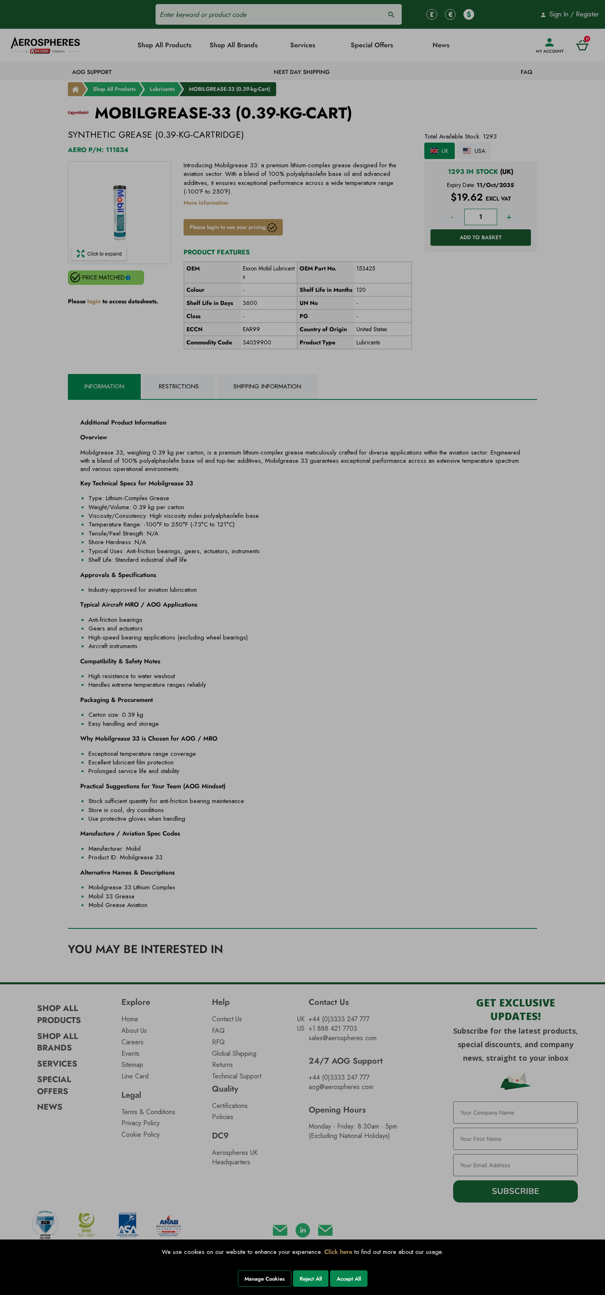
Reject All (311, 1279)
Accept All (349, 1279)
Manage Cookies (264, 1279)
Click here (338, 1251)
